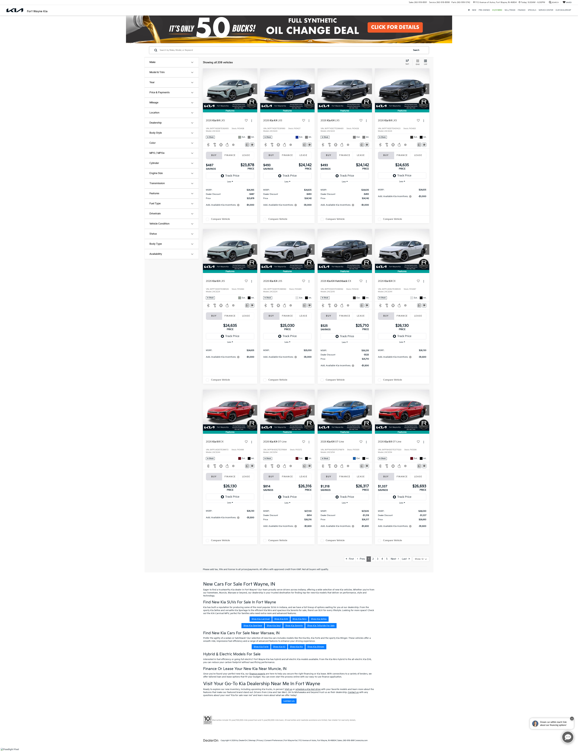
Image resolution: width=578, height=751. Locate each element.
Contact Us (289, 701)
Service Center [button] (546, 10)
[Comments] (247, 145)
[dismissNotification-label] (572, 718)
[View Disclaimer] (233, 145)
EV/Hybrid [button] (497, 10)
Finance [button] (521, 10)
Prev (361, 559)
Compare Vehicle (220, 219)
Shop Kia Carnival (261, 619)
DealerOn (243, 740)
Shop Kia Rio (296, 646)
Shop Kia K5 (279, 646)
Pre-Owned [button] (484, 10)
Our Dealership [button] (563, 10)
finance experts (257, 674)
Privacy (260, 740)
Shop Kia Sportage (252, 625)
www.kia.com (362, 740)
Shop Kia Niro (299, 619)
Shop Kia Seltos (319, 619)
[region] (230, 197)
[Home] (469, 10)
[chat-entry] (568, 737)
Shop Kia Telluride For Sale (321, 625)
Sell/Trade (510, 10)
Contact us (353, 692)
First (350, 559)
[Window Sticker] (252, 145)
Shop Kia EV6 (281, 619)
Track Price (232, 175)
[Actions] (251, 120)
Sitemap (252, 740)
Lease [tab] (246, 155)
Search (416, 50)
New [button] (474, 10)
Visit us (288, 689)
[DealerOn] (211, 740)
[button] (254, 89)
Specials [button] (532, 10)
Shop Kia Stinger (315, 646)
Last (405, 559)
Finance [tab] (230, 155)
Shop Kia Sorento (294, 625)
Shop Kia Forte (261, 646)
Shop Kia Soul (274, 625)
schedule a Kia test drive (308, 689)
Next (394, 559)
